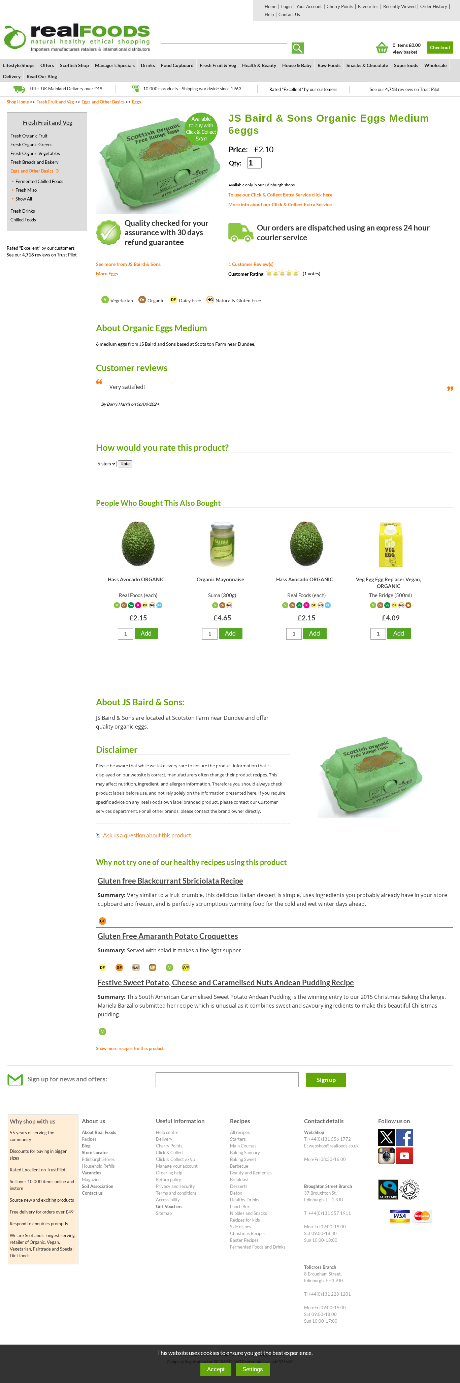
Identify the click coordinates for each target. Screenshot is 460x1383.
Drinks (148, 65)
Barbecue (239, 1166)
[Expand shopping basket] (382, 47)
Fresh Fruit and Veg (55, 101)
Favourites (368, 6)
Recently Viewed (399, 6)
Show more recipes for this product (130, 1048)
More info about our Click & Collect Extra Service (280, 204)
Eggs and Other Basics (103, 101)
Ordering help (169, 1172)
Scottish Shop (74, 65)
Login (286, 6)
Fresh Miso (26, 190)
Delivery (12, 76)
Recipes (89, 1139)
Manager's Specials (115, 65)
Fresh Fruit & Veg (218, 65)
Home (270, 6)
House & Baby (296, 65)
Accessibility (168, 1199)
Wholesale (435, 65)
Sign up (326, 1079)
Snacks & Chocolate (367, 65)
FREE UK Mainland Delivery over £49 (66, 88)
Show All (23, 199)
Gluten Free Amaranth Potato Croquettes (168, 936)
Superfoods (406, 65)
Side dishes (240, 1226)
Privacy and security (175, 1186)
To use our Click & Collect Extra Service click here (280, 194)
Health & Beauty (259, 65)
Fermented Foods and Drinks (258, 1247)
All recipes (240, 1132)
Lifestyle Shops (18, 65)
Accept (216, 1369)
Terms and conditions (176, 1193)
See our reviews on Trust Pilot (405, 89)
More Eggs (107, 273)
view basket (405, 52)
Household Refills (98, 1166)
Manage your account (177, 1166)
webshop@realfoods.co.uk (334, 1145)
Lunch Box (240, 1206)
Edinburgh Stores (98, 1159)
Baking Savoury (245, 1152)
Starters (238, 1139)
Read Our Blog (42, 76)
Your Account (309, 6)
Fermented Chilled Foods (39, 181)
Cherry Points (340, 6)
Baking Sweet (243, 1159)
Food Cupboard (177, 65)
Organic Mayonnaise (220, 579)
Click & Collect (170, 1152)
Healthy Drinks (244, 1199)
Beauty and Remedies (251, 1172)
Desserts (239, 1186)
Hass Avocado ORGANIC (136, 579)
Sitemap (164, 1213)
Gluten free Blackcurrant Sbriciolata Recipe (170, 880)
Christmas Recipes (248, 1233)
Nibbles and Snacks (248, 1213)
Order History (433, 6)
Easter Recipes (244, 1240)
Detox (236, 1193)
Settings (252, 1369)
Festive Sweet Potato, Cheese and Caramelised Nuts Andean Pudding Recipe (226, 982)
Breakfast (239, 1179)
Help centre (167, 1132)
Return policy (168, 1179)
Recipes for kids (245, 1220)
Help (269, 14)
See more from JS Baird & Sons (128, 264)
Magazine (91, 1179)
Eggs (136, 101)
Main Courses (243, 1145)
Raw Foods (329, 65)
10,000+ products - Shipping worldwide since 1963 (192, 88)
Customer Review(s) (250, 264)
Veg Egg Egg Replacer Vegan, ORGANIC (388, 582)
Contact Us (289, 14)
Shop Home (18, 101)
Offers (47, 65)
